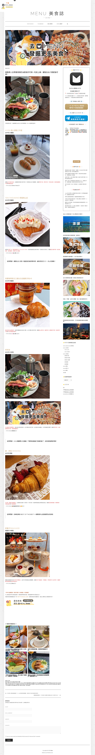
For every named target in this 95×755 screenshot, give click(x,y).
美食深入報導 (17, 681)
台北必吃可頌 (21, 684)
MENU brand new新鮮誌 (68, 345)
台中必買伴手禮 (10, 684)
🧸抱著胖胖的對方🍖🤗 (17, 506)
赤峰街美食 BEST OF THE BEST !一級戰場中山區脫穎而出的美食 (33, 514)
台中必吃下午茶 (54, 682)
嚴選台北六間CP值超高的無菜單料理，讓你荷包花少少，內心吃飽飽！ (35, 261)
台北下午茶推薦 (16, 684)
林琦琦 (13, 430)
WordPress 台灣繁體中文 (68, 394)
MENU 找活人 (67, 351)
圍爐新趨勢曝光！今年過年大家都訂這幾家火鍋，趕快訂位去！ (46, 695)
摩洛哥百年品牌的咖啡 (53, 684)
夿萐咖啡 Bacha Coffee (45, 684)
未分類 (64, 372)
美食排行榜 (67, 355)
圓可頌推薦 (32, 684)
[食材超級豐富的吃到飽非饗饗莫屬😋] (76, 141)
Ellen (13, 583)
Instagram (30, 23)
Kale (52, 750)
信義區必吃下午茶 (35, 682)
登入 (64, 387)
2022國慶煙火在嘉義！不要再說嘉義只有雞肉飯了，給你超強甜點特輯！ (35, 441)
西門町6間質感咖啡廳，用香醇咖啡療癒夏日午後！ (75, 196)
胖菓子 (29, 685)
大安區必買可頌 (37, 684)
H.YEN (17, 682)
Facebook (40, 23)
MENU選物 (65, 370)
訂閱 (68, 389)
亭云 (9, 680)
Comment (7, 725)
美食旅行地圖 (67, 357)
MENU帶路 (65, 366)
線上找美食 (50, 23)
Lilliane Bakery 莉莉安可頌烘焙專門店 (25, 682)
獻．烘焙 (26, 685)
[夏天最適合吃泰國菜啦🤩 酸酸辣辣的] (84, 148)
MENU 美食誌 (47, 13)
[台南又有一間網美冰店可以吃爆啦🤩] (84, 156)
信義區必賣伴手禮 (48, 682)
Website (7, 719)
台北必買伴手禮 (27, 684)
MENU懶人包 (65, 368)
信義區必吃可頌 (41, 682)
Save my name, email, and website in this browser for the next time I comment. (23, 736)
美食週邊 (66, 364)
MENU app (67, 349)
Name (6, 706)
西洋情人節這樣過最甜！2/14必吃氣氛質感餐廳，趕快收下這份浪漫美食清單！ (23, 693)
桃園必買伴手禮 (16, 685)
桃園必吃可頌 (10, 685)
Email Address (8, 713)
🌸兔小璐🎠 (14, 253)
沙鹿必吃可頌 (21, 685)
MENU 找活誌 (66, 347)
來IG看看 (77, 161)
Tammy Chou (15, 185)
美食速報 (66, 362)
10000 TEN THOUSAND (11, 682)
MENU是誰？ (60, 23)
